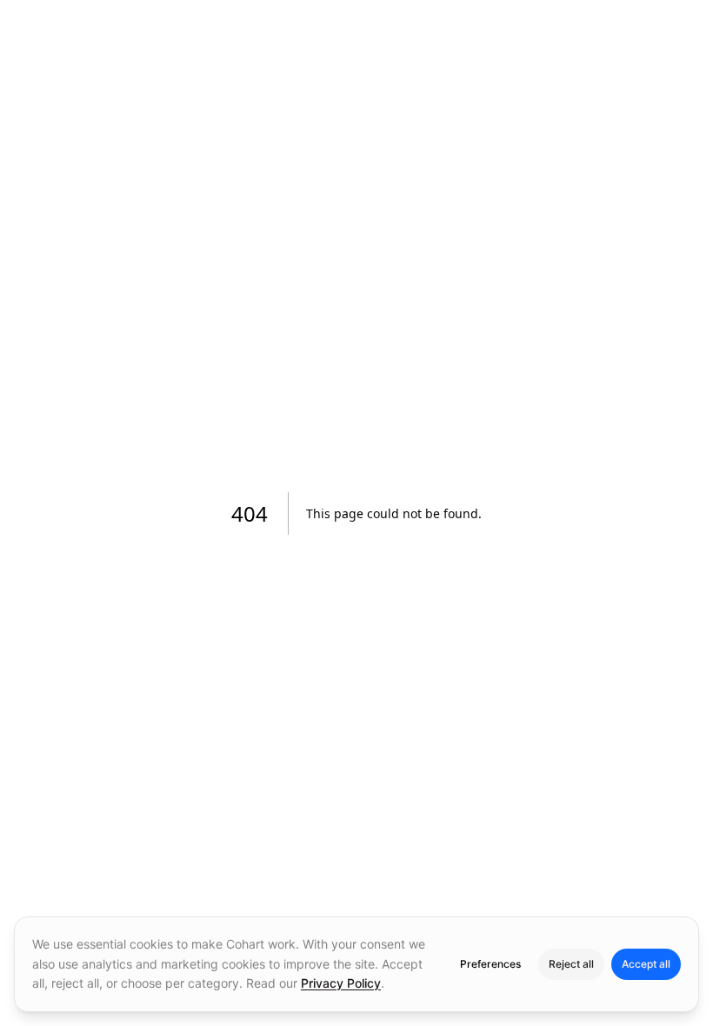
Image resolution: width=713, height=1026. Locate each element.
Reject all (571, 963)
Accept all (646, 963)
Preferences (490, 963)
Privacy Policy (341, 983)
